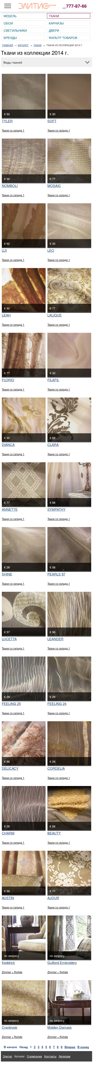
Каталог (23, 45)
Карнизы (56, 23)
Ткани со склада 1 (13, 130)
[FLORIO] (24, 355)
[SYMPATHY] (69, 484)
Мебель (10, 16)
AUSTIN (8, 897)
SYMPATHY (56, 509)
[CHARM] (24, 808)
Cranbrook (9, 1027)
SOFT (51, 120)
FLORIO (8, 379)
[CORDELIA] (69, 743)
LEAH (6, 315)
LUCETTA (9, 638)
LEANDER (55, 638)
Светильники (15, 30)
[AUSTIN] (24, 873)
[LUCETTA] (24, 614)
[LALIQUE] (69, 290)
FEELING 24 (56, 703)
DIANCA (8, 444)
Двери (54, 30)
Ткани (54, 16)
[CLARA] (69, 419)
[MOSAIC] (69, 160)
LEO (50, 250)
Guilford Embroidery (62, 962)
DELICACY (10, 768)
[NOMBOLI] (24, 160)
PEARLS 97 (56, 574)
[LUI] (24, 225)
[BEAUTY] (69, 808)
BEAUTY (54, 833)
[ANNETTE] (24, 484)
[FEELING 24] (69, 678)
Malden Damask (59, 1027)
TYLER (7, 120)
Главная (7, 45)
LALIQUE (54, 315)
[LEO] (69, 225)
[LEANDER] (69, 614)
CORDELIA (56, 768)
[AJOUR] (69, 873)
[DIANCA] (24, 419)
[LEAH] (24, 290)
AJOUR (53, 897)
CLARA (53, 444)
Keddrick (8, 962)
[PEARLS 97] (69, 549)
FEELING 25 (11, 703)
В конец (83, 1047)
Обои (8, 23)
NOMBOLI (10, 185)
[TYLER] (24, 96)
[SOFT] (69, 96)
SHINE (7, 574)
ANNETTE (10, 509)
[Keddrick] (24, 937)
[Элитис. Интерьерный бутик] (37, 6)
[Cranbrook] (24, 1002)
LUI (4, 250)
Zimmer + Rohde (12, 972)
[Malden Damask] (69, 1002)
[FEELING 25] (24, 678)
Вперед (70, 1047)
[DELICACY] (24, 743)
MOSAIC (54, 185)
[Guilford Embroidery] (69, 937)
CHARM (8, 833)
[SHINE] (24, 549)
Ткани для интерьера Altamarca (23, 1067)
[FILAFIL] (69, 355)
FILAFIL (53, 379)
